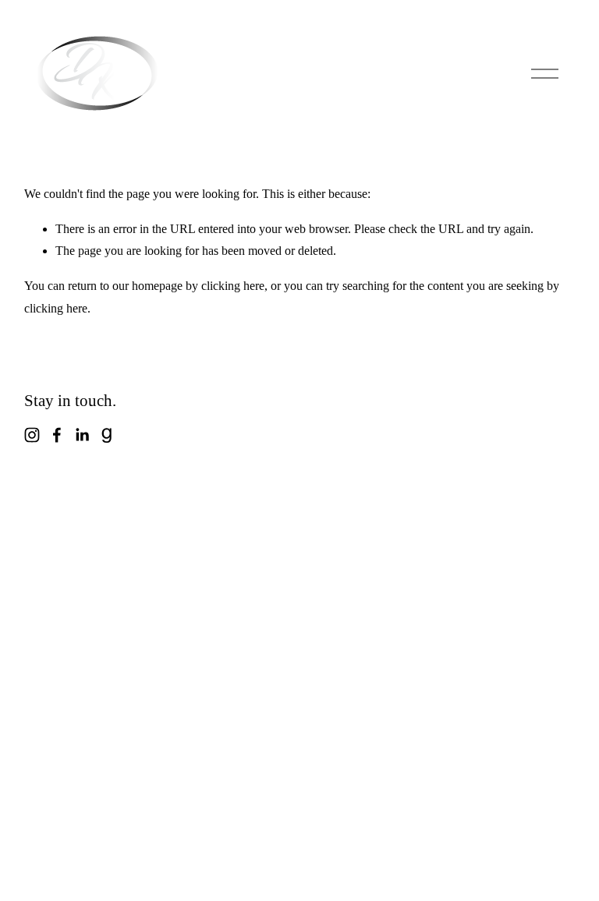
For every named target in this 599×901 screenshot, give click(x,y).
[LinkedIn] (82, 435)
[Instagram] (32, 435)
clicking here (232, 285)
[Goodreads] (107, 435)
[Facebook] (57, 435)
